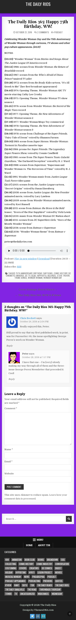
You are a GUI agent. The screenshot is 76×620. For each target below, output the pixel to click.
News (26, 576)
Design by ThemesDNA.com (38, 610)
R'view (8, 585)
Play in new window (25, 258)
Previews (47, 581)
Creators (34, 568)
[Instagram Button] (38, 616)
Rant (16, 585)
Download (44, 258)
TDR (32, 585)
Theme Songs (20, 277)
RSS (19, 266)
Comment (10, 408)
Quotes (58, 581)
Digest (58, 568)
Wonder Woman (35, 277)
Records (52, 275)
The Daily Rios (38, 4)
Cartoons (48, 273)
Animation (17, 559)
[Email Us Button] (43, 616)
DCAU (33, 275)
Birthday (37, 273)
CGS (63, 559)
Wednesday (57, 593)
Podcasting (34, 581)
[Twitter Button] (32, 616)
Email (8, 461)
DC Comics (47, 568)
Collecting (10, 564)
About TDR (44, 545)
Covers (22, 568)
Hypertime (21, 572)
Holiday (9, 572)
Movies (58, 572)
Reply (9, 346)
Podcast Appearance (15, 581)
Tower (8, 593)
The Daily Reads (44, 585)
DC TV (27, 275)
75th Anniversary (24, 273)
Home (29, 545)
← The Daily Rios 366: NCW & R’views (38, 295)
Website (9, 473)
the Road (32, 589)
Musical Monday (13, 576)
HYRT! (31, 572)
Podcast (58, 32)
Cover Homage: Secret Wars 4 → (38, 289)
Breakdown (52, 559)
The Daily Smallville (14, 589)
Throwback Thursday (50, 589)
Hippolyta (41, 275)
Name (8, 449)
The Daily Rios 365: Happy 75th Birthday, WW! (38, 24)
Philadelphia (38, 576)
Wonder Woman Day (52, 277)
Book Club (30, 559)
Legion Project (45, 572)
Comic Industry (44, 564)
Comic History (60, 273)
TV (16, 593)
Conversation (62, 564)
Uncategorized (27, 593)
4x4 (7, 559)
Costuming (10, 568)
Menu (40, 539)
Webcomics (43, 593)
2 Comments (43, 32)
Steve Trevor (63, 275)
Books (41, 559)
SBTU (24, 585)
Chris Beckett (28, 318)
